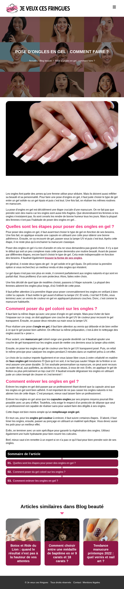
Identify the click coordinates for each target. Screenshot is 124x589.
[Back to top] (115, 580)
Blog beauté (46, 60)
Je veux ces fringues (37, 582)
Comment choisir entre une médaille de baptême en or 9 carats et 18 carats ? (62, 553)
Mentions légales (91, 582)
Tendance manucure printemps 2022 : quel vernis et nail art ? (101, 553)
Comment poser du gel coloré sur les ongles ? (36, 472)
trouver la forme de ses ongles (63, 258)
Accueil (32, 60)
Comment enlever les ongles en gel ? (33, 480)
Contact (77, 582)
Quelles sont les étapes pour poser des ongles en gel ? (42, 463)
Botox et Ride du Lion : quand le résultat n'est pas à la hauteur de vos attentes (23, 553)
